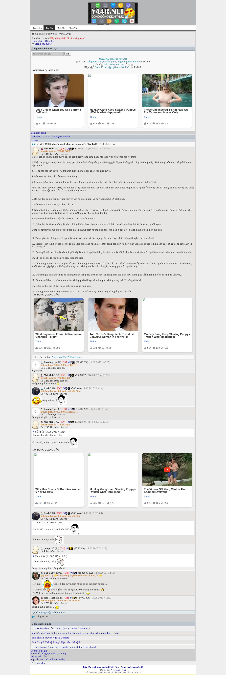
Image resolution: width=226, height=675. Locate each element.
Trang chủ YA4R (43, 43)
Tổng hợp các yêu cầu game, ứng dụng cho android (114, 61)
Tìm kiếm (35, 140)
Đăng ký (49, 41)
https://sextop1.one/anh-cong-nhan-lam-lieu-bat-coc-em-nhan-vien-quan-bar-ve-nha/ (75, 633)
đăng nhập (46, 612)
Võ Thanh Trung (118, 670)
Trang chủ (37, 28)
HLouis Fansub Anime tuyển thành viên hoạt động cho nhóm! (64, 647)
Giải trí (46, 136)
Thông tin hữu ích (61, 136)
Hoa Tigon (75, 357)
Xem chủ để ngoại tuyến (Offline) (48, 653)
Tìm (67, 54)
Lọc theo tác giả (39, 650)
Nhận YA (73, 28)
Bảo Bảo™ (63, 357)
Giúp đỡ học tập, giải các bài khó (112, 67)
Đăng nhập (37, 41)
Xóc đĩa (61, 28)
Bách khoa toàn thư (114, 64)
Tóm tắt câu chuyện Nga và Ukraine (50, 637)
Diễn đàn (36, 136)
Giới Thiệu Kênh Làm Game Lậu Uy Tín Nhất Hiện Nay (61, 628)
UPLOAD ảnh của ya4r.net (113, 58)
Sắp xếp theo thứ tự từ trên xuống (48, 659)
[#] (68, 148)
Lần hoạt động (38, 132)
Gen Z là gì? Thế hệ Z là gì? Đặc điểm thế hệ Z (56, 642)
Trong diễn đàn (39, 656)
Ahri (54, 357)
